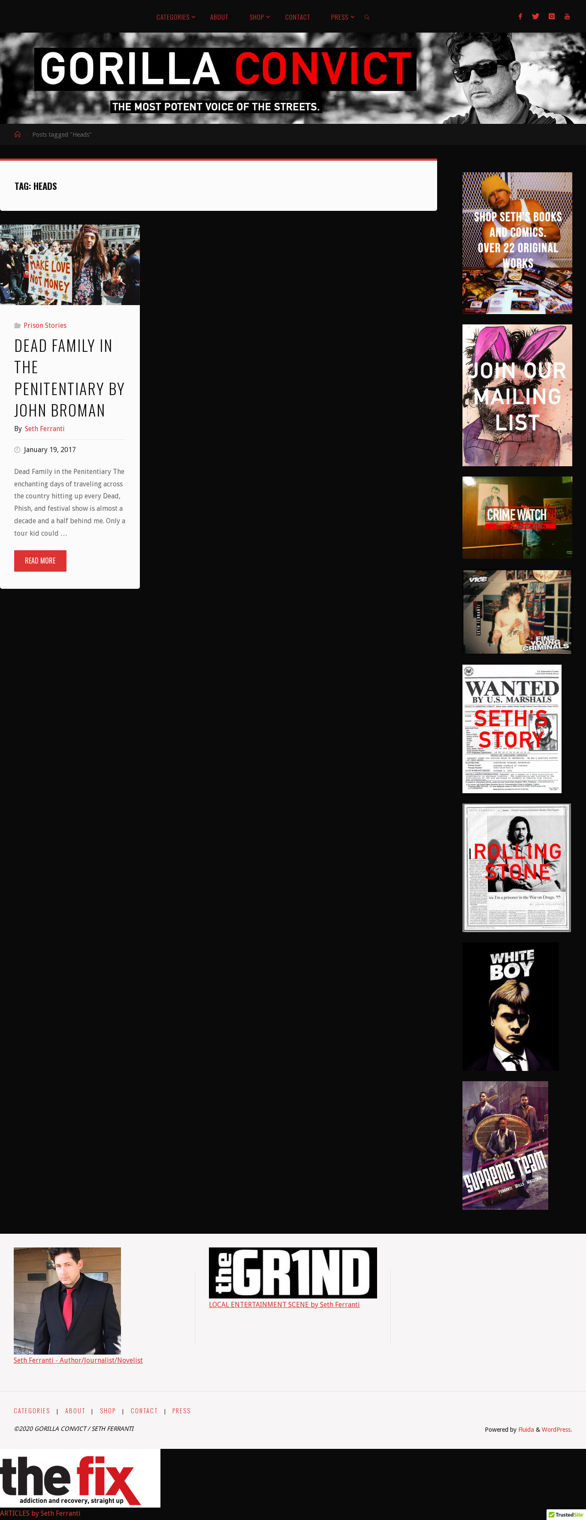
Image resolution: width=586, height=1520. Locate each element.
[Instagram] (551, 16)
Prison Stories (45, 325)
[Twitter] (535, 16)
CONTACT (144, 1410)
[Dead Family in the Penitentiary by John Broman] (70, 265)
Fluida (525, 1429)
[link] (367, 16)
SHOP (108, 1410)
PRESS (181, 1410)
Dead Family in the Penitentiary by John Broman (69, 377)
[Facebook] (520, 16)
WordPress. (557, 1429)
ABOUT (75, 1410)
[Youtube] (566, 16)
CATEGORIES (32, 1410)
